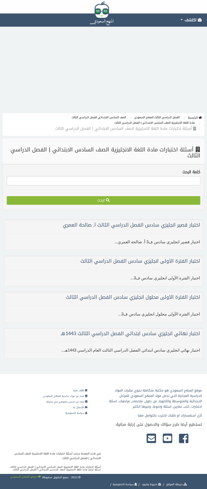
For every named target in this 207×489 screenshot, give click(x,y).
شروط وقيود (149, 484)
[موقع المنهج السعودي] (103, 6)
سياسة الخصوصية (75, 413)
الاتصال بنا (79, 407)
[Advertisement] (103, 72)
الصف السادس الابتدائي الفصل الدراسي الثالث (99, 117)
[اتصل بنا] (151, 439)
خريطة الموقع (174, 484)
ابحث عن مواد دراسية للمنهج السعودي (64, 396)
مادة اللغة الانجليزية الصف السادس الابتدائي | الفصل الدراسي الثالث (155, 122)
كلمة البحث (191, 172)
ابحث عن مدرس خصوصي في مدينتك (65, 401)
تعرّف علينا (79, 390)
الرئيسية (193, 117)
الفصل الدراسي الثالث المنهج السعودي (157, 117)
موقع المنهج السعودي (24, 476)
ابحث (101, 200)
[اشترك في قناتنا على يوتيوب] (167, 439)
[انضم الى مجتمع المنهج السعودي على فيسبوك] (183, 439)
